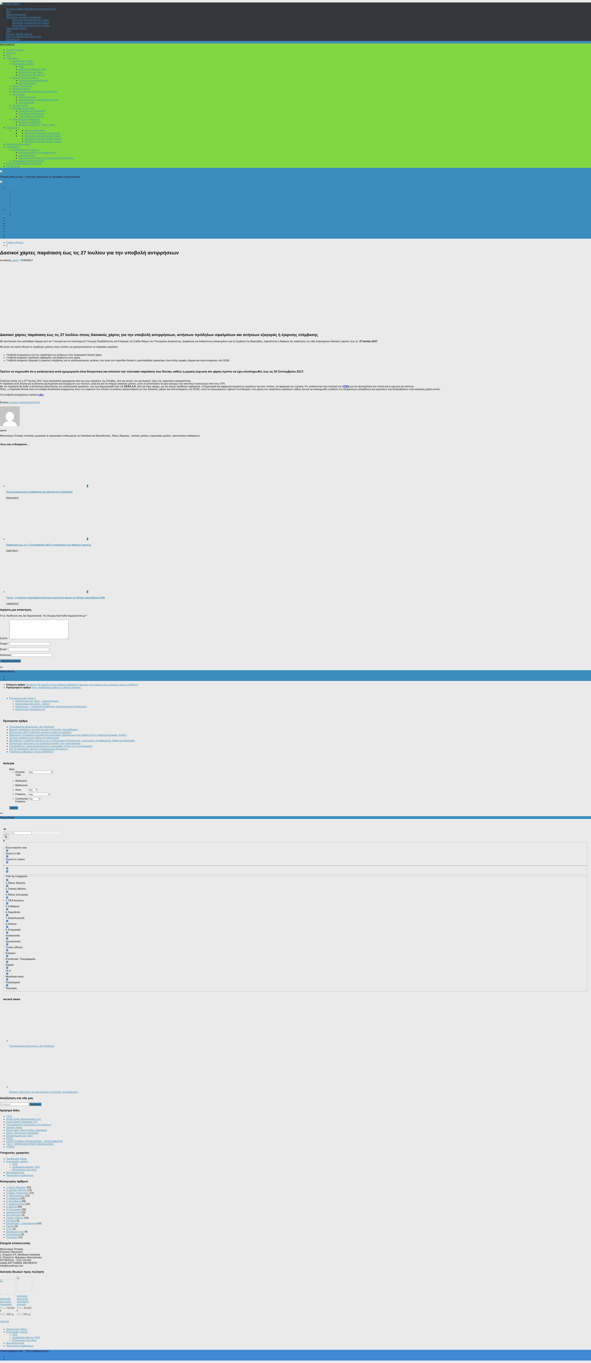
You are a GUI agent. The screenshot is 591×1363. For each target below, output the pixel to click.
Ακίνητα (10, 226)
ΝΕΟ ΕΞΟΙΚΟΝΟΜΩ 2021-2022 (23, 36)
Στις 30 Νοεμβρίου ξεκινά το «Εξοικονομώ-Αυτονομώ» (38, 749)
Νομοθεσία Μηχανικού (18, 144)
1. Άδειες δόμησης (16, 1187)
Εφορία (10, 231)
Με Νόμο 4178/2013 (29, 122)
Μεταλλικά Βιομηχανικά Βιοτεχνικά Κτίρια (34, 91)
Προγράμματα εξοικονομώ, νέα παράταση (31, 726)
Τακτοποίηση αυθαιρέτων (26, 119)
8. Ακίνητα (11, 1206)
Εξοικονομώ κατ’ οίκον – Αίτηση (32, 704)
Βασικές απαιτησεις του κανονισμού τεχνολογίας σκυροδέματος (43, 729)
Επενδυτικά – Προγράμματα (21, 237)
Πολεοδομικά (13, 187)
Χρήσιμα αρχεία (27, 97)
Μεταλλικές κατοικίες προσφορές (24, 17)
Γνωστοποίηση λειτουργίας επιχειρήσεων (28, 1124)
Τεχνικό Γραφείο (15, 50)
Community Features (21, 800)
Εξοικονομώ (13, 147)
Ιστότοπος (5, 655)
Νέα (8, 11)
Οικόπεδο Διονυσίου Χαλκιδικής (6, 1302)
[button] (7, 44)
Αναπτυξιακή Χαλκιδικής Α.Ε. (22, 1122)
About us (11, 52)
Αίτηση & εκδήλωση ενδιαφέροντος (37, 152)
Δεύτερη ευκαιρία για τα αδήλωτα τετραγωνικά (34, 738)
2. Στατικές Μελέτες (16, 1190)
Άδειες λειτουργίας (16, 14)
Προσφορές (12, 127)
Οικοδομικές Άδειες (16, 28)
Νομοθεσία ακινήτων (23, 108)
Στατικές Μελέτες (21, 206)
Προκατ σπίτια (20, 105)
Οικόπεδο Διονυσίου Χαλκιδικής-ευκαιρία (23, 1300)
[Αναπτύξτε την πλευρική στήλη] (1, 667)
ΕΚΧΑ (29, 402)
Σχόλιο (4, 638)
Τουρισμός (12, 234)
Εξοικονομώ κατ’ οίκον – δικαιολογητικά (36, 701)
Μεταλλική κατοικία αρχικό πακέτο (30, 20)
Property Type (20, 773)
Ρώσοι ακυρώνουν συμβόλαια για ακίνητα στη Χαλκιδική (39, 492)
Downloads (18, 94)
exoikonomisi (13, 1212)
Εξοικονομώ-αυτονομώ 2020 (28, 161)
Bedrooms (21, 781)
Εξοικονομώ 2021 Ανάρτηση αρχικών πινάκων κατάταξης (40, 732)
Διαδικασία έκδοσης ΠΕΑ (32, 69)
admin (15, 260)
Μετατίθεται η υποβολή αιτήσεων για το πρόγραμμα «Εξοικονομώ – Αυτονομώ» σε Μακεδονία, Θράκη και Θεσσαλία (72, 740)
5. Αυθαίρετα (13, 1198)
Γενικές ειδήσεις (15, 229)
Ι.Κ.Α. (15, 198)
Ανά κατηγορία (26, 102)
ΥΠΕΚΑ (10, 1147)
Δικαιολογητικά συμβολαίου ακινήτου (38, 100)
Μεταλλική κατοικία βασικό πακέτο (30, 23)
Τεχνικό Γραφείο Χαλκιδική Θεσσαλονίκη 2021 (31, 9)
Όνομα (4, 643)
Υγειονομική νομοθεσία (31, 116)
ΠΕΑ (8, 31)
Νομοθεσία (18, 201)
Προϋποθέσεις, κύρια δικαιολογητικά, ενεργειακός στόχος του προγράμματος (51, 746)
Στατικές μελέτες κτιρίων (19, 34)
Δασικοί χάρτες (18, 402)
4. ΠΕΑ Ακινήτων (15, 1195)
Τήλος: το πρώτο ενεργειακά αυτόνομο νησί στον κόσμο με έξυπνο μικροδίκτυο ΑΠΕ (55, 597)
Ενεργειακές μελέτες (23, 64)
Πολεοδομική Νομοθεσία (31, 111)
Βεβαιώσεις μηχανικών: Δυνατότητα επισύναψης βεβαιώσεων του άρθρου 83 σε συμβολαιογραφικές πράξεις (68, 735)
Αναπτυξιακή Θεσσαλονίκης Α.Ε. (24, 1119)
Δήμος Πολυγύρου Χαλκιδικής (22, 1133)
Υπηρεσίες (12, 58)
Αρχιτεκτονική (19, 195)
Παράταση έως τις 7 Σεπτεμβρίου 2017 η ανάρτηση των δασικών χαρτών (48, 545)
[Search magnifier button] (6, 837)
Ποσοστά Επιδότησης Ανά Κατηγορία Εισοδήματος (46, 158)
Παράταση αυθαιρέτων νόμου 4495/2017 (31, 751)
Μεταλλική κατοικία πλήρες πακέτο (31, 25)
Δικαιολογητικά (26, 155)
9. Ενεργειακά (13, 1209)
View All (4, 1321)
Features (20, 794)
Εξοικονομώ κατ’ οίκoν (30, 72)
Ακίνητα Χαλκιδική (34, 130)
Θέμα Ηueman (57, 1351)
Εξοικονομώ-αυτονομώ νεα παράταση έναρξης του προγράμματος (45, 743)
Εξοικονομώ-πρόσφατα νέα (30, 709)
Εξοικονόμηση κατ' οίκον (19, 1135)
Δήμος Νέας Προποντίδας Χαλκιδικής (26, 1130)
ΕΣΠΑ (9, 1138)
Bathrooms (21, 785)
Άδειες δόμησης (21, 190)
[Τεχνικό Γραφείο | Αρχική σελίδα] (10, 3)
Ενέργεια (11, 209)
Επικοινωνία (13, 39)
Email (4, 649)
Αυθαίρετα (11, 220)
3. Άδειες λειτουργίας (17, 1193)
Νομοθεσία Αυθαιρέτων (31, 113)
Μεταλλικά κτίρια (27, 83)
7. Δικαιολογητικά (15, 1204)
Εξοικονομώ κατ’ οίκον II (31, 75)
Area (18, 789)
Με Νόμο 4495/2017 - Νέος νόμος (36, 125)
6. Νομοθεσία (13, 1201)
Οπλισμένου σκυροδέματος (33, 80)
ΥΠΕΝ (345, 386)
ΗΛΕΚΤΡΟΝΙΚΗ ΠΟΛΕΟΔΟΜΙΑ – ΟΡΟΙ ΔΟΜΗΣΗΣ (34, 1141)
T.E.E (9, 1116)
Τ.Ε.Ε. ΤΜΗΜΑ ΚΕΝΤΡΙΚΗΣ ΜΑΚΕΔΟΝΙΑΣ (30, 1144)
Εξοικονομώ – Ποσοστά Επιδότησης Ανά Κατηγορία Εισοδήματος (51, 706)
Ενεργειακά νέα (20, 212)
